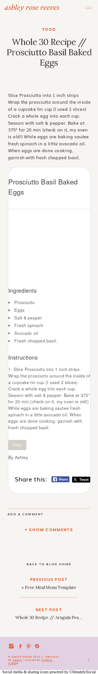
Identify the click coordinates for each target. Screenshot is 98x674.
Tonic (17, 660)
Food (49, 29)
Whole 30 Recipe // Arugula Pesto (49, 617)
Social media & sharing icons (26, 672)
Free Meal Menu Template (50, 587)
